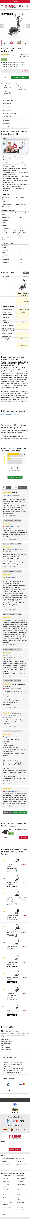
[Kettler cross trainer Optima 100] (17, 1006)
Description (7, 107)
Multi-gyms (6, 1181)
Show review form (15, 477)
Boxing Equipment (7, 1192)
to (5, 1144)
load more (7, 812)
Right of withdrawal (21, 1164)
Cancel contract (15, 1149)
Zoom (26, 272)
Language (22, 487)
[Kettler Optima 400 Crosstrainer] (17, 878)
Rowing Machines (21, 1178)
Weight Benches (21, 1184)
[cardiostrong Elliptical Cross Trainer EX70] (17, 989)
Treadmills (5, 1178)
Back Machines (7, 1207)
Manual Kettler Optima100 (11, 414)
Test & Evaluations (9, 117)
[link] (8, 1084)
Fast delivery (15, 1)
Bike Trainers (20, 1195)
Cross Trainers (6, 1175)
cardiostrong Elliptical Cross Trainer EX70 (11, 995)
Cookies (4, 1161)
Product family (8, 103)
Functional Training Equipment (8, 1203)
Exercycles (5, 1195)
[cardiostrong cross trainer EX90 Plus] (17, 911)
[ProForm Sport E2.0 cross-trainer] (17, 942)
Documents (7, 110)
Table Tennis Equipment (6, 1185)
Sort (8, 487)
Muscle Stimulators (8, 1210)
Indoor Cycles (6, 1189)
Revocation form (6, 1167)
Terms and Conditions (8, 1158)
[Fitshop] (11, 6)
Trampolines (20, 1181)
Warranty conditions (10, 113)
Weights (19, 1189)
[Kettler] (7, 14)
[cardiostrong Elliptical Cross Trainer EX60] (17, 893)
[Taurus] (12, 935)
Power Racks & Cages (20, 1198)
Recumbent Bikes (21, 1192)
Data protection (20, 1158)
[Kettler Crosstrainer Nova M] (17, 973)
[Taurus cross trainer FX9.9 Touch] (17, 926)
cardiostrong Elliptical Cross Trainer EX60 (11, 900)
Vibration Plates (21, 1210)
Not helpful (13, 515)
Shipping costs (6, 1164)
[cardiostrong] (12, 871)
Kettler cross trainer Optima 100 (23, 294)
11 (24, 454)
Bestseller (7, 123)
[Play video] (15, 146)
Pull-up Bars (20, 1207)
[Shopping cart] (27, 6)
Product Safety (8, 127)
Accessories (7, 120)
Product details (8, 100)
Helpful (6, 515)
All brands (5, 1214)
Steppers (5, 1197)
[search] (23, 6)
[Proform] (12, 951)
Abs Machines (20, 1202)
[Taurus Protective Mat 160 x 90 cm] (5, 832)
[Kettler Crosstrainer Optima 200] (17, 958)
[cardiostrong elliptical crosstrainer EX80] (17, 860)
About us (18, 1161)
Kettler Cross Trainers (8, 11)
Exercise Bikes (20, 1175)
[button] (5, 43)
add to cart (20, 77)
